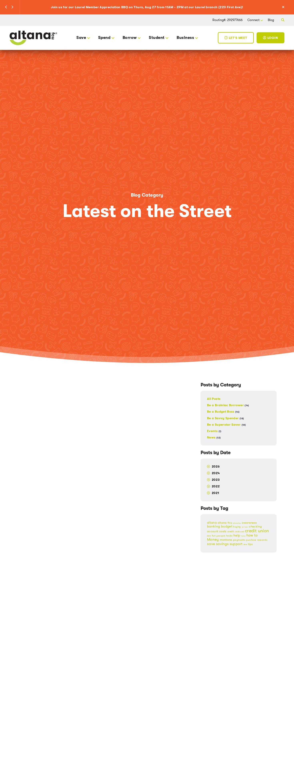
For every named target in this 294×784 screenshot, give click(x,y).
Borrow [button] (130, 37)
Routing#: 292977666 (227, 20)
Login (272, 38)
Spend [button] (104, 37)
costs (223, 531)
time (245, 545)
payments (239, 540)
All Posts (213, 399)
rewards (262, 540)
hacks (229, 536)
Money (213, 539)
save (211, 544)
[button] (6, 7)
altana (212, 523)
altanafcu (237, 523)
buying (237, 527)
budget (226, 526)
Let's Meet (237, 38)
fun (214, 535)
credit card (239, 532)
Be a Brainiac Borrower (228, 405)
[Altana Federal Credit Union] (33, 37)
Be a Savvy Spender (225, 418)
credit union (257, 530)
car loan (245, 527)
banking (213, 526)
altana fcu (225, 523)
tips (250, 544)
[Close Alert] (287, 7)
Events (214, 431)
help (236, 535)
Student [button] (156, 37)
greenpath (220, 536)
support (236, 544)
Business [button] (185, 37)
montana (226, 540)
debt (209, 536)
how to (252, 535)
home (243, 536)
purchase (251, 540)
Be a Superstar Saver (226, 424)
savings (222, 544)
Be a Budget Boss (223, 412)
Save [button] (81, 37)
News (214, 437)
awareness (249, 523)
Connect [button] (253, 20)
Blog (271, 20)
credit (230, 531)
